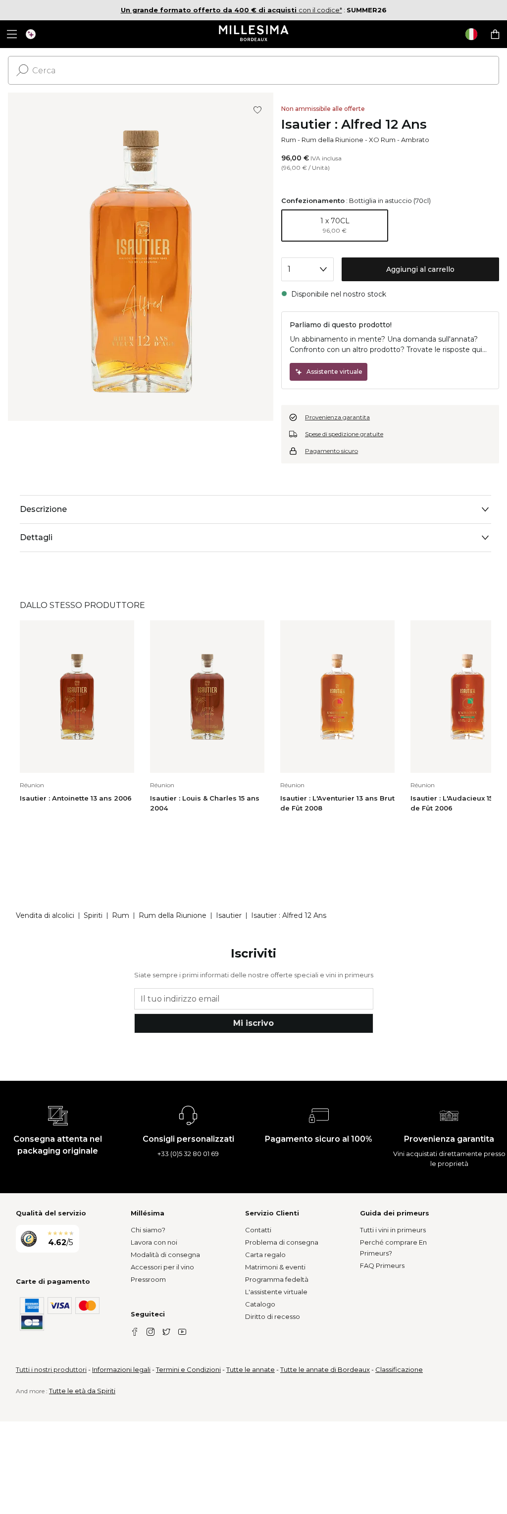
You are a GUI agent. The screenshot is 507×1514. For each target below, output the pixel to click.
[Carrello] (495, 34)
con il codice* (231, 10)
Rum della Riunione (332, 140)
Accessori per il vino (162, 1267)
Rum (288, 140)
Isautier (229, 915)
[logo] (253, 34)
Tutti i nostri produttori (51, 1369)
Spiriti (93, 915)
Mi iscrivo (253, 1023)
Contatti (258, 1230)
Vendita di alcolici (45, 915)
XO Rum (382, 140)
